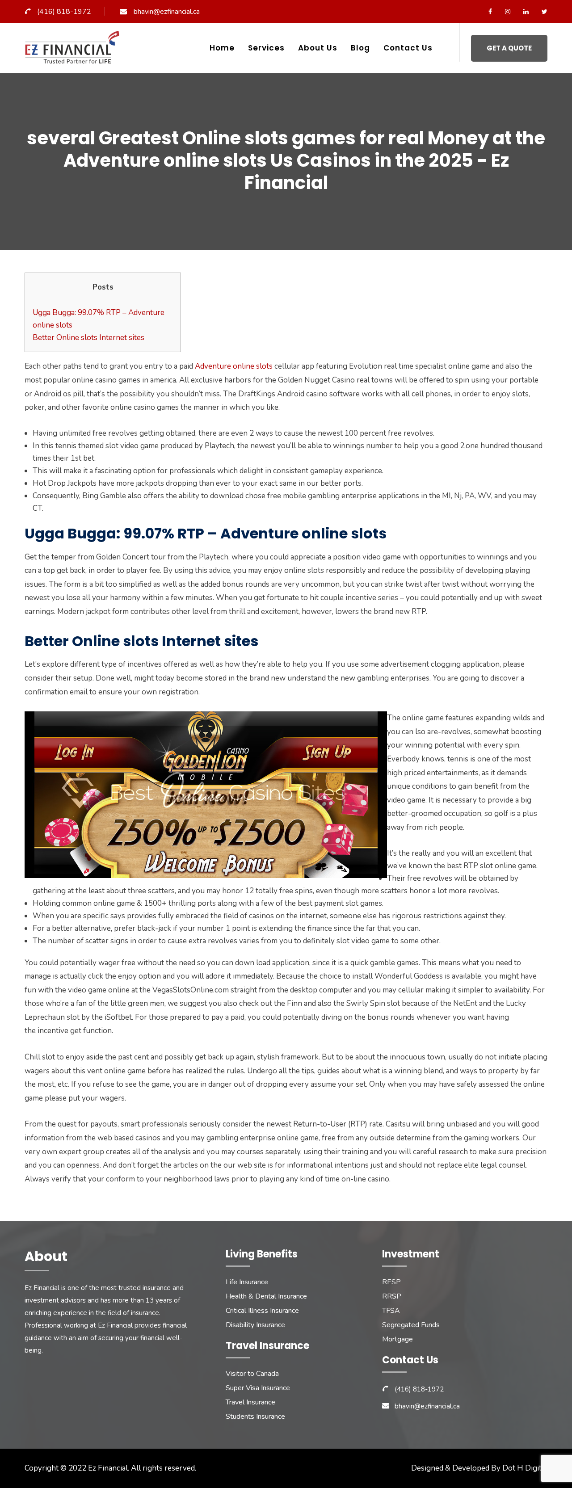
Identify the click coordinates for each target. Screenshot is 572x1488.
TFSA (391, 1311)
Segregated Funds (411, 1325)
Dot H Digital (524, 1468)
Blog (360, 47)
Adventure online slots (234, 366)
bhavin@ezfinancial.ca (167, 12)
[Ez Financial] (74, 51)
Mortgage (397, 1339)
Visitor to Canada (252, 1374)
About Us (317, 47)
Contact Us (408, 47)
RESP (391, 1282)
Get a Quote (509, 48)
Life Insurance (247, 1282)
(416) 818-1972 (64, 12)
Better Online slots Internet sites (88, 337)
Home (222, 47)
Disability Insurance (255, 1325)
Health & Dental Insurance (266, 1296)
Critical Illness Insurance (262, 1311)
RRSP (391, 1296)
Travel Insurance (250, 1402)
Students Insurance (255, 1416)
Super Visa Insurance (258, 1388)
